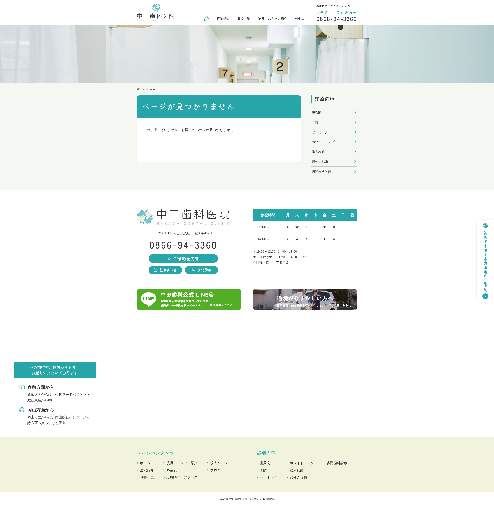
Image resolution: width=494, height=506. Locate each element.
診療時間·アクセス (327, 6)
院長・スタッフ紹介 (272, 18)
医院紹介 (223, 18)
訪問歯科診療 (321, 171)
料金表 (300, 18)
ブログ (215, 470)
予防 (315, 122)
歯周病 (316, 112)
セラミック (320, 132)
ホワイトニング (323, 142)
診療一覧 (243, 18)
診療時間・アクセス (182, 477)
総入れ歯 (318, 152)
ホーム (145, 463)
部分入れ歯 (320, 161)
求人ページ (348, 6)
